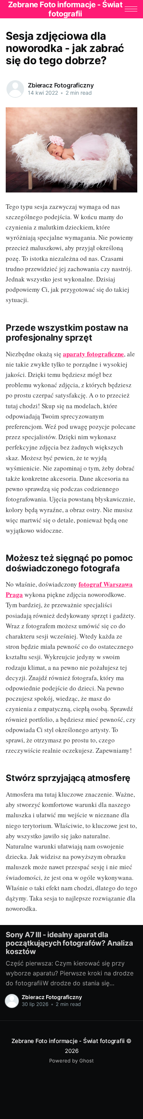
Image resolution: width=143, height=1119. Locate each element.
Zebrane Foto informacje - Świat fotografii (68, 1041)
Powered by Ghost (71, 1061)
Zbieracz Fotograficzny (60, 85)
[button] (131, 9)
